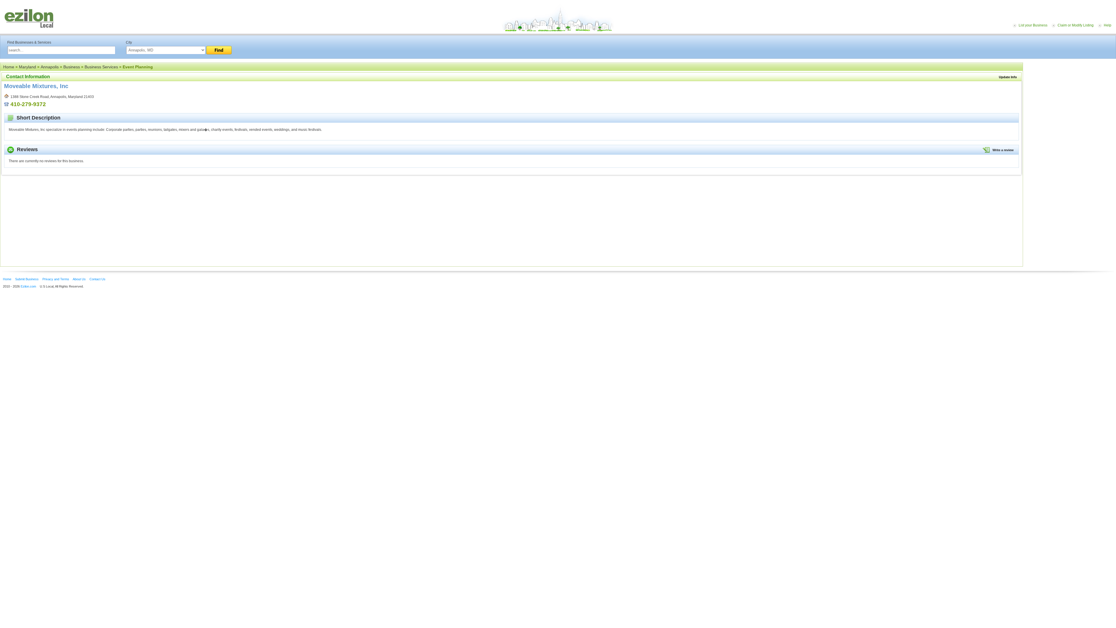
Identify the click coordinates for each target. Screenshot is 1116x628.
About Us (79, 279)
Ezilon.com (28, 286)
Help (1107, 25)
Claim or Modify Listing (1076, 25)
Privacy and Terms (55, 279)
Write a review (1003, 150)
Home (8, 67)
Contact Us (97, 279)
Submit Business (27, 279)
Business (71, 67)
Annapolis (50, 67)
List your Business (1033, 25)
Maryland (27, 67)
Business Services (101, 67)
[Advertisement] (1071, 98)
